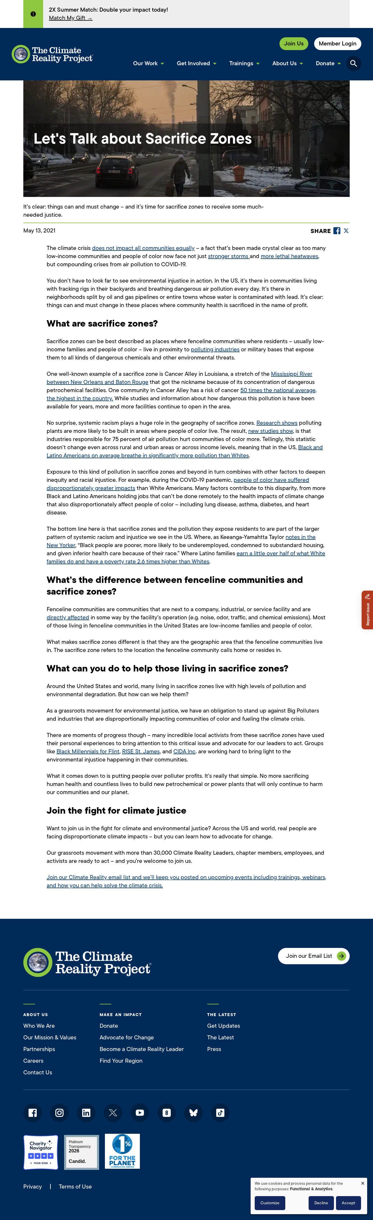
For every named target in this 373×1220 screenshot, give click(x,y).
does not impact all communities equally (143, 248)
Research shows (277, 423)
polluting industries (215, 349)
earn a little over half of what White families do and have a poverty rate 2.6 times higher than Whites (186, 557)
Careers (33, 1061)
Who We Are (39, 1026)
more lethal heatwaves (289, 256)
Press (214, 1049)
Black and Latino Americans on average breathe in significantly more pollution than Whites (185, 451)
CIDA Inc (184, 751)
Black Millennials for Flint (88, 751)
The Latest (220, 1037)
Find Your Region (121, 1061)
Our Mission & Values (49, 1037)
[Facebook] (336, 230)
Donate (109, 1026)
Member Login (338, 43)
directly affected (68, 617)
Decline (321, 1203)
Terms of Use (75, 1186)
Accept (348, 1203)
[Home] (52, 54)
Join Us (294, 43)
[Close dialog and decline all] (362, 1181)
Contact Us (37, 1072)
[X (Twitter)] (346, 230)
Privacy (32, 1187)
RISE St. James (141, 751)
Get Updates (223, 1026)
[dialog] (309, 1196)
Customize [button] (270, 1203)
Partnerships (39, 1049)
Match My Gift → (71, 18)
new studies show (270, 431)
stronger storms (229, 256)
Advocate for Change (127, 1037)
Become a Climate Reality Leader (142, 1049)
